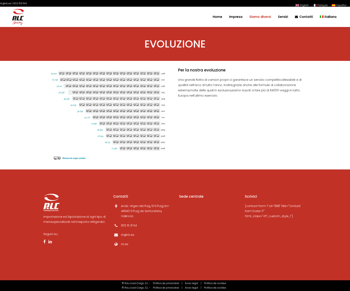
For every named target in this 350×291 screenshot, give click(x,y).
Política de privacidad (166, 283)
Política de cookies (215, 283)
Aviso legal (191, 283)
